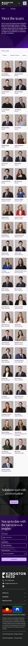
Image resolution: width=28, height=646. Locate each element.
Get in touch (14, 502)
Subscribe (14, 559)
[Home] (7, 3)
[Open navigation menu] (25, 3)
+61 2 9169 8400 (9, 580)
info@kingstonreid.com (11, 583)
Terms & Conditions (7, 638)
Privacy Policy (18, 638)
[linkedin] (3, 586)
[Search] (19, 3)
